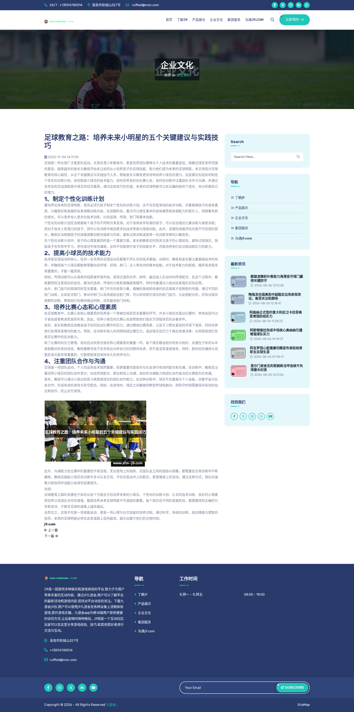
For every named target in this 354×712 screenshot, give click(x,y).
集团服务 (234, 20)
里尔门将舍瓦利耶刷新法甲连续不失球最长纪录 (277, 368)
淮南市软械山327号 (106, 5)
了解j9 (182, 20)
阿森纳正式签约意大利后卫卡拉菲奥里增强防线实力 (276, 314)
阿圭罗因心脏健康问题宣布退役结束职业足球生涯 (276, 350)
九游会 (111, 705)
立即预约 (292, 20)
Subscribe (294, 687)
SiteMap (303, 705)
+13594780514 (61, 650)
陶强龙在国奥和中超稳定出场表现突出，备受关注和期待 (274, 296)
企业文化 (216, 20)
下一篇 (49, 536)
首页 (169, 20)
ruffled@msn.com (145, 5)
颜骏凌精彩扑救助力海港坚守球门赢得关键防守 (277, 278)
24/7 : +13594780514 (66, 5)
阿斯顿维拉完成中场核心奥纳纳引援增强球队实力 (276, 332)
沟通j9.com (254, 20)
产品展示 (198, 20)
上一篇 (52, 530)
